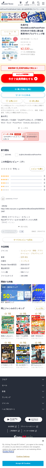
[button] (30, 431)
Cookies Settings (23, 456)
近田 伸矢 (8, 155)
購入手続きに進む (24, 89)
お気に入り (13, 101)
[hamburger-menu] (43, 3)
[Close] (43, 441)
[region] (23, 452)
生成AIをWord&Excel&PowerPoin (30, 155)
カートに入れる (24, 95)
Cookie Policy (8, 452)
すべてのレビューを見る (23, 240)
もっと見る (24, 128)
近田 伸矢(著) (25, 39)
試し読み (35, 101)
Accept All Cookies (23, 463)
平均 (15, 169)
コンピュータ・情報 (10, 33)
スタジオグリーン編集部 (9, 338)
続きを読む (24, 226)
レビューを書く (26, 44)
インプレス (34, 39)
